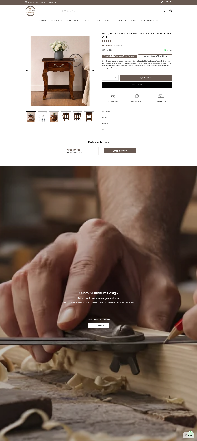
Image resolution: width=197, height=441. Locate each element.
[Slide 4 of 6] (66, 116)
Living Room (56, 21)
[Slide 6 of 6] (89, 116)
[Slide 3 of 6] (54, 116)
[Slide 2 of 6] (42, 116)
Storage (109, 21)
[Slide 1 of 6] (31, 116)
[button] (106, 41)
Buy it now (137, 84)
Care (103, 129)
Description (106, 111)
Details (104, 117)
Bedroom (43, 21)
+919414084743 (52, 2)
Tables (86, 21)
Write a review (120, 150)
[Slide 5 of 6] (77, 116)
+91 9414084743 (98, 325)
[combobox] (99, 11)
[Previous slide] (26, 71)
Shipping (105, 123)
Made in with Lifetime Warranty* (119, 56)
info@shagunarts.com (35, 2)
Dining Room (72, 21)
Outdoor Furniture (149, 21)
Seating (97, 21)
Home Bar (122, 21)
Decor (133, 21)
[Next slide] (93, 71)
